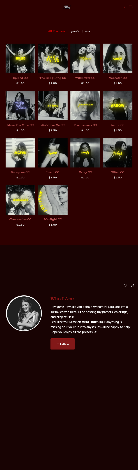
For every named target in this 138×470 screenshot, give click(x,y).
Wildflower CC (85, 78)
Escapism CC (20, 172)
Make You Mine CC (20, 125)
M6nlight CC (53, 219)
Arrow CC (117, 125)
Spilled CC (20, 78)
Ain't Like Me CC (53, 125)
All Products (56, 31)
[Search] (123, 6)
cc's (87, 31)
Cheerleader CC (20, 219)
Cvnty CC (85, 172)
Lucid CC (52, 172)
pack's (75, 31)
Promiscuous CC (85, 125)
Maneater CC (118, 78)
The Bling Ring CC (53, 78)
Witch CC (117, 172)
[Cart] (132, 6)
